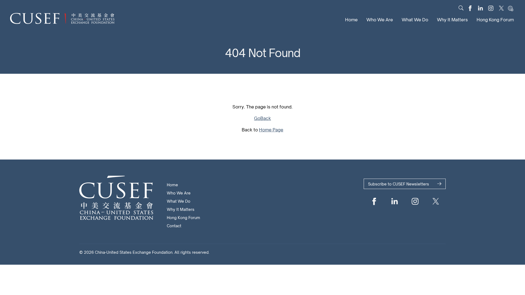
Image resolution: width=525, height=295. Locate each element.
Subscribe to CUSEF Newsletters (398, 184)
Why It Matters (452, 19)
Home (351, 19)
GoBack (262, 118)
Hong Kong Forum (495, 19)
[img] (461, 8)
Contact (174, 225)
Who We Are (379, 19)
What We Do (415, 19)
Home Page (271, 129)
